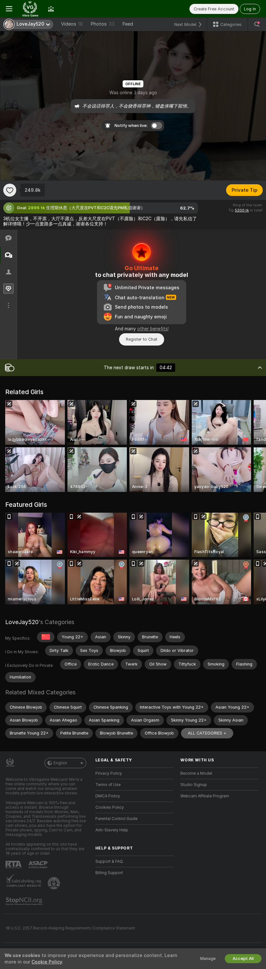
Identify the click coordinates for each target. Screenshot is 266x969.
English (60, 763)
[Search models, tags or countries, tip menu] (257, 24)
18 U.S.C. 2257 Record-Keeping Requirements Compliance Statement (70, 928)
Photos (103, 24)
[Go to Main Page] (30, 8)
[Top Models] (51, 8)
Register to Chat (141, 339)
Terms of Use (108, 784)
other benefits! (153, 328)
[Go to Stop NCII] (25, 901)
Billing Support (109, 873)
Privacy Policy (108, 773)
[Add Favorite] (9, 190)
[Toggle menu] (9, 8)
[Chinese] (45, 637)
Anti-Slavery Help (111, 830)
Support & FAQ (109, 861)
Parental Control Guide (116, 818)
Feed (127, 24)
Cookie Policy (46, 961)
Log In (250, 8)
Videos (72, 24)
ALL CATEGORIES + (207, 733)
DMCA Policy (107, 796)
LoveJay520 (22, 622)
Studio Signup (193, 784)
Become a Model (196, 773)
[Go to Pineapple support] (54, 883)
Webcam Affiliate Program (204, 796)
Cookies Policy (109, 807)
